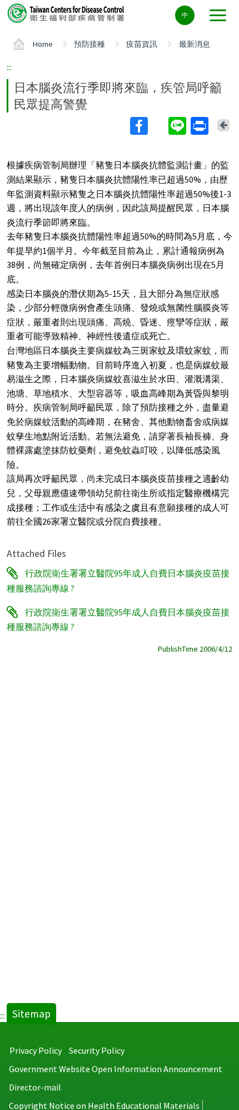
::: (9, 66)
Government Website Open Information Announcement (115, 1068)
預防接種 (89, 44)
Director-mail (35, 1087)
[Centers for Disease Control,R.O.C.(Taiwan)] (67, 12)
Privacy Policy (35, 1050)
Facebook (148, 126)
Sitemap (31, 1013)
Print (201, 126)
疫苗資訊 (141, 44)
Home (43, 44)
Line (178, 126)
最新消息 (194, 44)
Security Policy (97, 1050)
